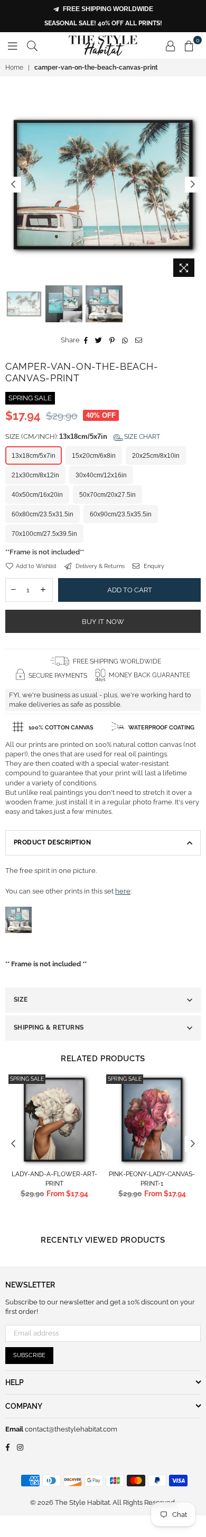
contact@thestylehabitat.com (70, 1429)
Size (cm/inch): (82, 436)
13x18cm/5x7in (33, 455)
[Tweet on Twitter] (98, 340)
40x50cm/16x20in (37, 494)
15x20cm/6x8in (94, 455)
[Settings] (170, 45)
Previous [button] (13, 185)
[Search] (32, 45)
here (122, 891)
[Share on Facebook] (86, 340)
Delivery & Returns (99, 566)
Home (14, 67)
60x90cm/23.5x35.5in (121, 514)
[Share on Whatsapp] (125, 340)
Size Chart (141, 436)
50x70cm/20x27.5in (107, 494)
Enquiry (153, 566)
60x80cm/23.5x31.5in (42, 514)
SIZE (21, 999)
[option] (103, 184)
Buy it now (103, 622)
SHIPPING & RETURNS (49, 1027)
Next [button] (193, 185)
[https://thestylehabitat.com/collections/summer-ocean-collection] (18, 944)
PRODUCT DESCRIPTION (52, 842)
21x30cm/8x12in (35, 475)
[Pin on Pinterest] (112, 340)
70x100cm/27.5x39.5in (44, 533)
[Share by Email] (139, 340)
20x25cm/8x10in (156, 455)
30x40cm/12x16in (101, 475)
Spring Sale (27, 1079)
